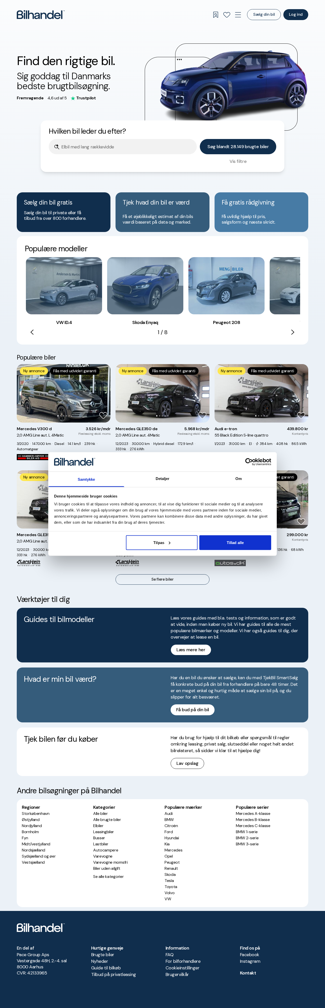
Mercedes (173, 850)
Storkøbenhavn (36, 813)
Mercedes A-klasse (253, 813)
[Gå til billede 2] (60, 415)
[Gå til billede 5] (69, 415)
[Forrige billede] (23, 393)
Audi (169, 813)
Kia (167, 844)
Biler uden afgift (106, 868)
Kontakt (248, 973)
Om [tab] (238, 478)
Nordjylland (32, 825)
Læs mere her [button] (190, 650)
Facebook (249, 954)
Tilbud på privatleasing (113, 974)
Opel (169, 856)
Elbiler (98, 825)
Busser (99, 838)
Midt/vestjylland (36, 844)
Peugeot (172, 862)
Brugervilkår (177, 974)
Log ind (296, 14)
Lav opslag (187, 763)
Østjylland (31, 819)
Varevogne (102, 856)
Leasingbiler (103, 831)
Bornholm (30, 831)
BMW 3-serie (247, 844)
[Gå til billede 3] (63, 415)
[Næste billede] (103, 393)
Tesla (169, 880)
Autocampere (105, 850)
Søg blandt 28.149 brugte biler (238, 147)
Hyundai (172, 838)
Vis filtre (238, 161)
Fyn (25, 838)
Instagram (250, 961)
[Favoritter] (226, 15)
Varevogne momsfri (110, 862)
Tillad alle (235, 542)
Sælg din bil (264, 14)
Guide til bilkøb (106, 968)
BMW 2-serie (247, 838)
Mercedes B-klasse (253, 819)
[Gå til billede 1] (58, 415)
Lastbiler (100, 844)
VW (168, 899)
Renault (171, 868)
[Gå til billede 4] (66, 415)
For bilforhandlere (183, 961)
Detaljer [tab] (163, 478)
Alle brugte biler (107, 819)
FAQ (169, 954)
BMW (169, 819)
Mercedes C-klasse (253, 825)
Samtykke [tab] (86, 479)
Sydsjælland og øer (39, 856)
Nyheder (99, 961)
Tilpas (158, 542)
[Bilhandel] (41, 14)
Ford (169, 831)
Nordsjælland (33, 850)
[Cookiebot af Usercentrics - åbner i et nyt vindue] (249, 462)
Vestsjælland (33, 862)
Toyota (171, 886)
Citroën (171, 825)
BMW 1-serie (246, 831)
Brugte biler (102, 954)
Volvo (169, 892)
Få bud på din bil (192, 710)
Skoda (170, 874)
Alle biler (100, 813)
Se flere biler (162, 579)
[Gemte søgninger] (215, 15)
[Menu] (237, 15)
